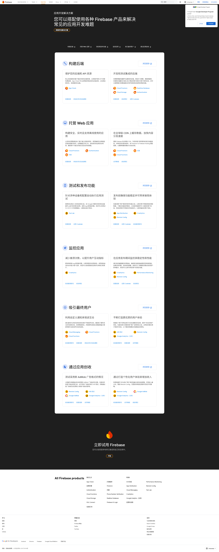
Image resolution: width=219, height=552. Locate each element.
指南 (3, 521)
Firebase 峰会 (78, 523)
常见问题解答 (150, 532)
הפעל (33, 2)
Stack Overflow (151, 523)
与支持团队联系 (151, 521)
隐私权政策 (9, 548)
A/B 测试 (129, 482)
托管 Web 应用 (86, 47)
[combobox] (168, 2)
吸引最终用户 (130, 47)
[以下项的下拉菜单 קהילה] (70, 2)
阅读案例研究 (137, 224)
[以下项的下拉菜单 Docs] (61, 2)
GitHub (4, 532)
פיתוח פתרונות (22, 2)
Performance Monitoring (154, 482)
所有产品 (63, 541)
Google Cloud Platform (51, 541)
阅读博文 (124, 99)
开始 (109, 456)
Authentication (91, 490)
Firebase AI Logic (112, 502)
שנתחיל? (211, 23)
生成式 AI (89, 507)
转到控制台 (205, 2)
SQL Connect (91, 502)
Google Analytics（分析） (134, 498)
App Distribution (131, 486)
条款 (3, 548)
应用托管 (89, 486)
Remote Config (151, 486)
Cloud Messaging (131, 490)
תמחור (51, 2)
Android (23, 541)
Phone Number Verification (115, 494)
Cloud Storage (91, 498)
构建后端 (72, 47)
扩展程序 (109, 482)
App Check (90, 482)
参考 (3, 523)
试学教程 (116, 162)
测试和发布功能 (102, 47)
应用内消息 (129, 502)
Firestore (109, 486)
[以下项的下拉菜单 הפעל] (37, 2)
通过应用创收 (145, 47)
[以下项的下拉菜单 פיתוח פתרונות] (28, 2)
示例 (3, 526)
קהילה (66, 2)
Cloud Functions (92, 494)
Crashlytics (129, 494)
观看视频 (68, 99)
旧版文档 (149, 534)
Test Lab (149, 490)
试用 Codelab (134, 99)
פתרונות (43, 2)
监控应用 (117, 47)
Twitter (76, 526)
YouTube (76, 529)
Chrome (31, 541)
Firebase (39, 541)
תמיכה (76, 2)
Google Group (151, 526)
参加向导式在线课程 (79, 99)
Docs (57, 2)
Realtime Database (113, 498)
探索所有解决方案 (62, 30)
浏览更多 (147, 64)
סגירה (201, 23)
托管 (108, 490)
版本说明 (149, 529)
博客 (198, 2)
